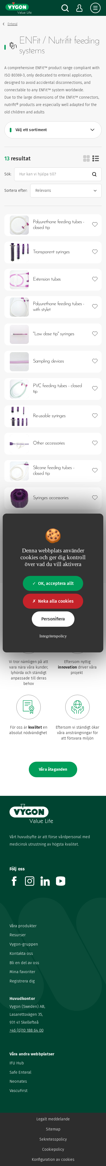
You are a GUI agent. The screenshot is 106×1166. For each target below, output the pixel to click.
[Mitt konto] (79, 8)
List (95, 158)
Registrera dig (22, 981)
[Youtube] (63, 884)
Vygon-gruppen (24, 944)
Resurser (18, 934)
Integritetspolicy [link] (53, 636)
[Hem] (18, 8)
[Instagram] (32, 884)
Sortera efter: (15, 190)
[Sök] (65, 8)
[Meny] (95, 8)
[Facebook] (17, 884)
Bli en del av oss (24, 962)
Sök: (7, 174)
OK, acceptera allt (56, 583)
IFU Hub (17, 1063)
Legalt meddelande (53, 1119)
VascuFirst (18, 1090)
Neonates (18, 1081)
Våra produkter (23, 925)
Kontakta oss (21, 953)
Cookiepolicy (53, 1149)
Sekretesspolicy (53, 1139)
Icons (86, 158)
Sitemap (53, 1129)
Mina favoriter (22, 971)
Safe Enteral (20, 1072)
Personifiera (53, 619)
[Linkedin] (48, 884)
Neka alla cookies (56, 601)
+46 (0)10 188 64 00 (26, 1030)
